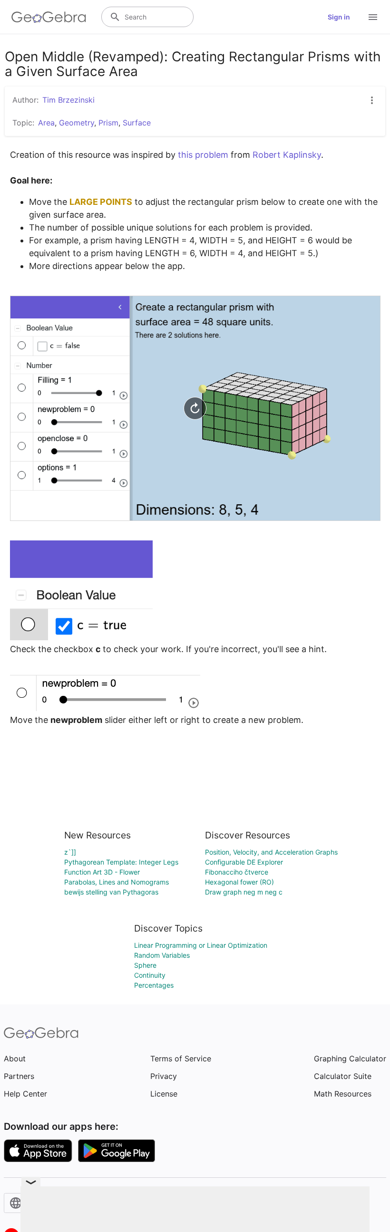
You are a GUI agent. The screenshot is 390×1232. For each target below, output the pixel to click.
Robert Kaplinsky (287, 155)
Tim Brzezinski (68, 100)
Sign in (339, 17)
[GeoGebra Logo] (48, 17)
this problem (203, 155)
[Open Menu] (373, 17)
